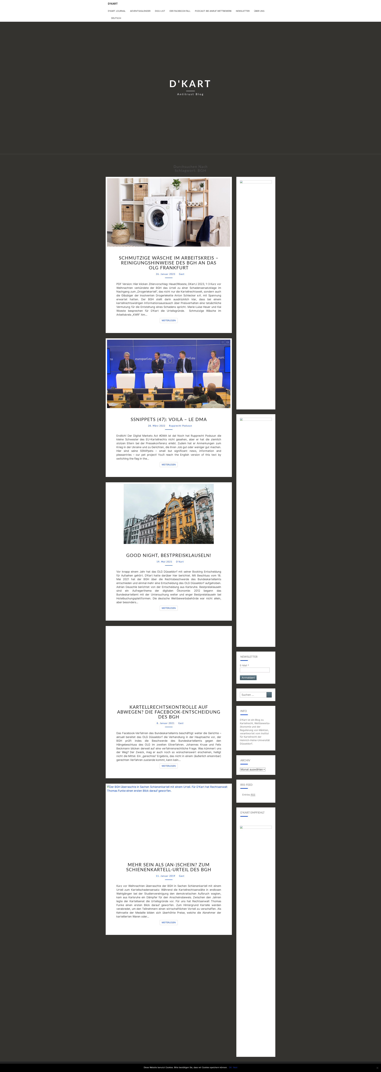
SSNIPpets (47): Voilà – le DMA (169, 419)
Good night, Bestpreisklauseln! (168, 555)
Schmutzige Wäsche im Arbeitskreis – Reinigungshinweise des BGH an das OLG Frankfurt (168, 263)
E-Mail (244, 665)
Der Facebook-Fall (180, 11)
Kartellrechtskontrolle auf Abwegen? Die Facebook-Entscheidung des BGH (168, 712)
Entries (248, 794)
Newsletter (243, 11)
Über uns (259, 11)
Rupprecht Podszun (180, 426)
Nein (235, 1067)
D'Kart (113, 3)
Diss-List (160, 11)
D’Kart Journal (117, 11)
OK (230, 1067)
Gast (181, 274)
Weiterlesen (170, 320)
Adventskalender (140, 11)
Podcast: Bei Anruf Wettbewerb (213, 11)
